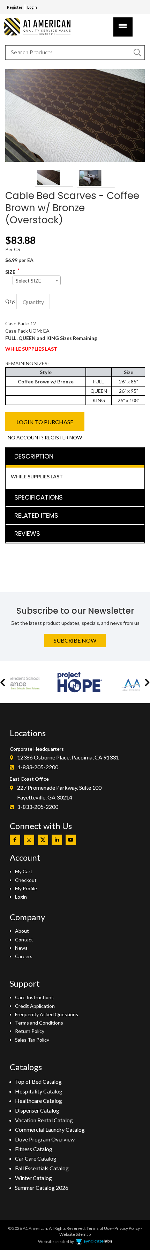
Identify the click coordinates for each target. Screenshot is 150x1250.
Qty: (10, 301)
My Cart (23, 871)
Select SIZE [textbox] (28, 281)
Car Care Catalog (36, 1158)
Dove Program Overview (45, 1139)
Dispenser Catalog (37, 1110)
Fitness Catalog (33, 1149)
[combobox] (37, 280)
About (22, 931)
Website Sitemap (75, 1234)
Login (32, 7)
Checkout (26, 880)
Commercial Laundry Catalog (50, 1129)
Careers (23, 956)
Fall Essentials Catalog (42, 1168)
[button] (3, 682)
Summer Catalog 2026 (41, 1187)
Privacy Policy (127, 1228)
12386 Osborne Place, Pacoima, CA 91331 (68, 757)
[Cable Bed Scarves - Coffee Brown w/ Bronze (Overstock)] (75, 73)
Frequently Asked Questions (46, 1014)
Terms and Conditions (39, 1023)
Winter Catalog (33, 1178)
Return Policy (29, 1031)
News (21, 948)
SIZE (10, 272)
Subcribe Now (75, 640)
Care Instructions (34, 997)
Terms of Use (99, 1228)
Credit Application (35, 1006)
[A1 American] (40, 26)
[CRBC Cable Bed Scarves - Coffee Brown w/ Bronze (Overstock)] (54, 177)
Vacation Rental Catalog (44, 1120)
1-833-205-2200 (37, 767)
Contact (24, 939)
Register (15, 7)
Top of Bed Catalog (38, 1081)
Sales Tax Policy (32, 1040)
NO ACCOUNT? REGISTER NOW (45, 437)
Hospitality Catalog (38, 1091)
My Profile (26, 888)
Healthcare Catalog (38, 1100)
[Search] (137, 52)
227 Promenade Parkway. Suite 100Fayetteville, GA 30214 (59, 792)
